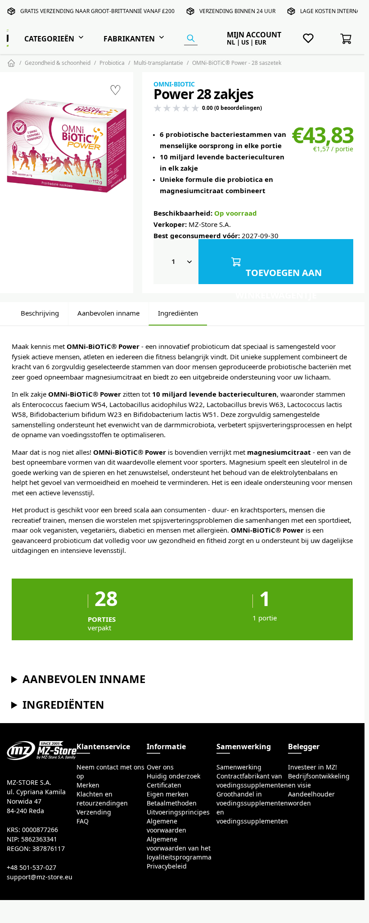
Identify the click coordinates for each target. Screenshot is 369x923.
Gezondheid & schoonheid (57, 63)
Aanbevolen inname (108, 313)
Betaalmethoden (172, 803)
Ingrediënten (178, 313)
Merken (87, 785)
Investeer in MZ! (312, 767)
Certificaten (164, 785)
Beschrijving (40, 313)
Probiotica (112, 63)
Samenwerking (238, 767)
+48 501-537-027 (31, 867)
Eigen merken (168, 794)
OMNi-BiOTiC (174, 84)
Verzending (93, 812)
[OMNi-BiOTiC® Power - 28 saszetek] (67, 146)
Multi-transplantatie (158, 63)
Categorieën (49, 38)
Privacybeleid (167, 866)
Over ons (160, 767)
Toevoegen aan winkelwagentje (278, 276)
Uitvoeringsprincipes (178, 812)
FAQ (82, 821)
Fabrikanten (129, 38)
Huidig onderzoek (173, 776)
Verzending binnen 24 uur (237, 11)
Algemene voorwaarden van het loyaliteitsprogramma (179, 848)
